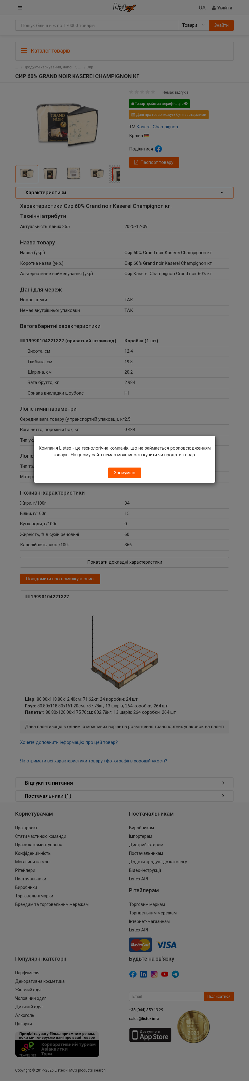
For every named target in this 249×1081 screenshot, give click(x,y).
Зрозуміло (124, 472)
